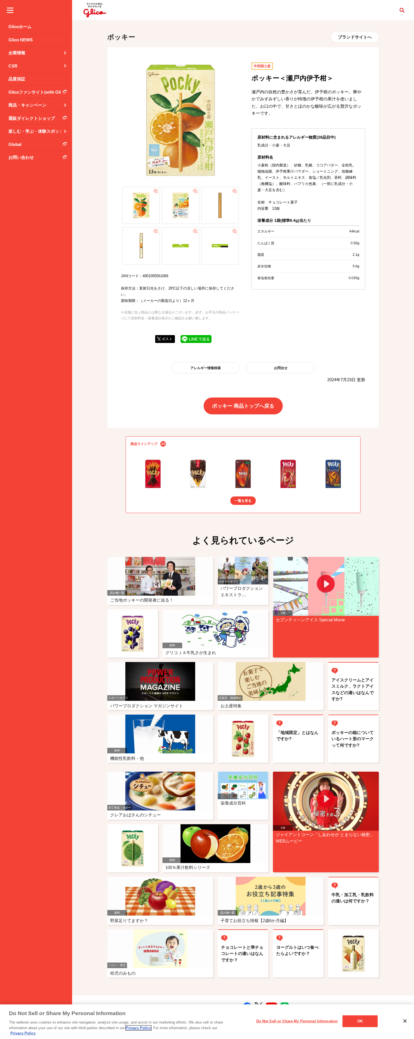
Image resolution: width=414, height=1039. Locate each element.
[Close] (405, 1021)
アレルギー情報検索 (205, 368)
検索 (402, 10)
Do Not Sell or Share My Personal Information (297, 1021)
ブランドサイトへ (355, 37)
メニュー (10, 10)
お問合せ (281, 368)
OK (360, 1021)
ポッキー (121, 37)
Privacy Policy (138, 1028)
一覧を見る (243, 501)
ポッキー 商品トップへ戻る (243, 406)
